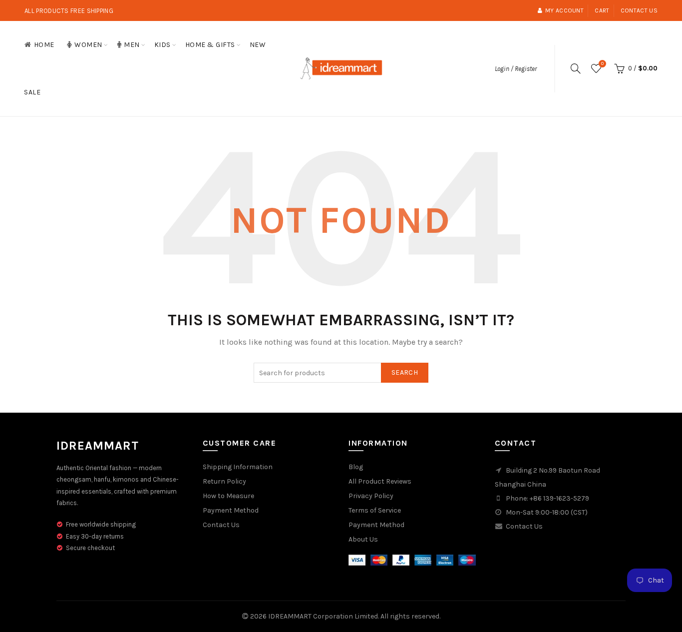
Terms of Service (374, 510)
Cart (602, 10)
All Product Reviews (379, 481)
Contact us (639, 10)
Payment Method (231, 510)
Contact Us (221, 525)
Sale (32, 92)
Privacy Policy (370, 496)
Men (132, 44)
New (258, 44)
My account (564, 10)
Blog (355, 467)
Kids (162, 44)
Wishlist (602, 63)
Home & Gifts (210, 44)
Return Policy (224, 481)
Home (44, 44)
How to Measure (228, 496)
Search (404, 372)
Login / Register (516, 68)
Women (88, 44)
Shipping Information (238, 467)
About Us (363, 539)
